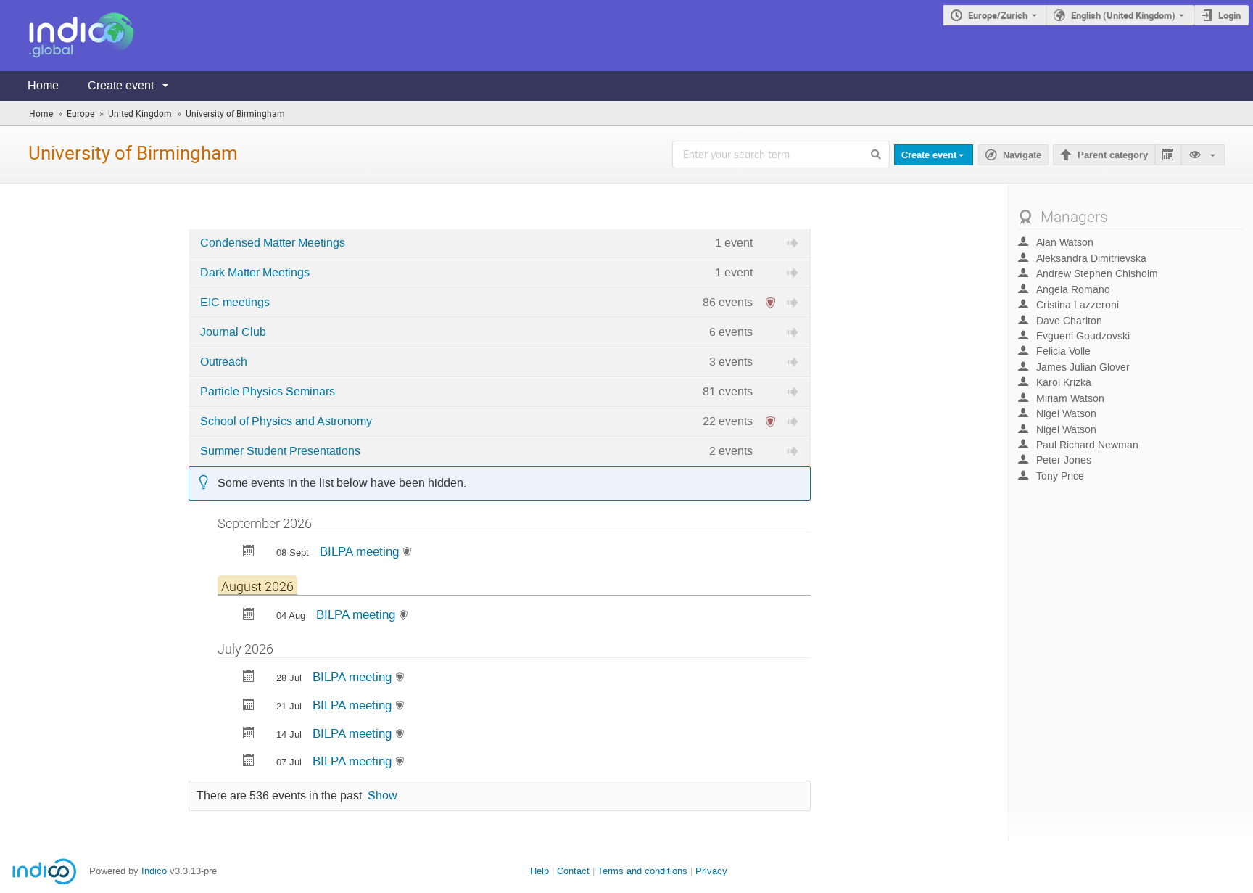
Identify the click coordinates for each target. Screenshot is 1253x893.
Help (539, 871)
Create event (121, 85)
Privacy (711, 871)
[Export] (1168, 154)
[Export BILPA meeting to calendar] (249, 552)
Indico (154, 871)
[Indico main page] (67, 35)
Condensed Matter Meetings (272, 243)
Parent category (1113, 155)
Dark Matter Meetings (255, 273)
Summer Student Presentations (280, 451)
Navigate (1022, 155)
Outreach (223, 362)
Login (1229, 15)
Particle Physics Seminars (267, 391)
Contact (573, 871)
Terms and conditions (642, 871)
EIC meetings (235, 302)
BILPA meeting (361, 551)
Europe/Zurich (997, 15)
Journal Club (233, 332)
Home (43, 85)
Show (382, 796)
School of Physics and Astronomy (286, 421)
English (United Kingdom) (1123, 15)
